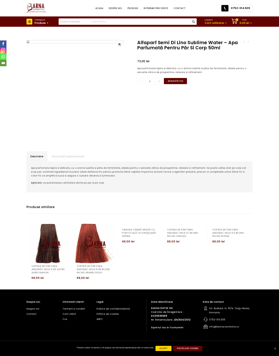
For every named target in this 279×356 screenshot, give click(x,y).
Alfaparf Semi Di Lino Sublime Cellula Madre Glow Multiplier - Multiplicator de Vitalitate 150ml (248, 42)
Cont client (69, 314)
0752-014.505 (240, 8)
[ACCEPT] (275, 348)
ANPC (100, 319)
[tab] (36, 156)
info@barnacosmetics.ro (224, 326)
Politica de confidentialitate (113, 308)
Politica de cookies (108, 314)
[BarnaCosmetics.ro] (36, 8)
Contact (180, 8)
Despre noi (115, 8)
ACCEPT (163, 348)
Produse (133, 8)
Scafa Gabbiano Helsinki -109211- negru (244, 42)
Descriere (36, 156)
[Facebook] (3, 43)
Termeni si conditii (74, 308)
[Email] (3, 63)
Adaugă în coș (175, 81)
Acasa (99, 8)
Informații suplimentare (68, 156)
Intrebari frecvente (156, 8)
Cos (65, 319)
